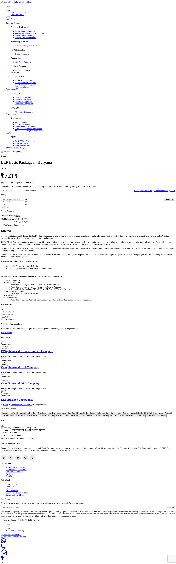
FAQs (172, 191)
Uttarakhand (150, 416)
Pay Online (10, 474)
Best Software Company (15, 531)
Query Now (10, 19)
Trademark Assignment (24, 104)
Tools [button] (8, 10)
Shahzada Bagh (103, 413)
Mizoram (51, 416)
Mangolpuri (51, 413)
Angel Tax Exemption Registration (28, 129)
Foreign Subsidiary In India (25, 38)
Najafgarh (13, 413)
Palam (83, 416)
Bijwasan (21, 413)
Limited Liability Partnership (26, 46)
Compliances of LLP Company (20, 367)
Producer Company (22, 70)
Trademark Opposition (23, 102)
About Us (9, 488)
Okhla (149, 413)
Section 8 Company (22, 54)
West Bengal (161, 416)
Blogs (8, 8)
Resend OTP (169, 199)
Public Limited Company (24, 35)
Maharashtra (20, 416)
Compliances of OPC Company (20, 383)
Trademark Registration (24, 97)
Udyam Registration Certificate (17, 493)
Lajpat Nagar (61, 413)
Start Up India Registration (25, 126)
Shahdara (93, 413)
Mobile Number (30, 191)
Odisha (66, 416)
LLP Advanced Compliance (25, 83)
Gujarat (125, 413)
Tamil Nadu (113, 416)
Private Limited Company (25, 31)
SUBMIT (5, 317)
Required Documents (143, 191)
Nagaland (59, 416)
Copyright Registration (24, 112)
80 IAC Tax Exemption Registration (29, 131)
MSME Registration (23, 124)
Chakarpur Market (8, 416)
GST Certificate (12, 491)
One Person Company (14, 472)
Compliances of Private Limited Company (27, 351)
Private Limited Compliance (26, 85)
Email (26, 204)
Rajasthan (97, 416)
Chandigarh (42, 413)
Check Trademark (17, 15)
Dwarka (79, 413)
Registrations (11, 114)
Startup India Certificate (15, 495)
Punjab (89, 416)
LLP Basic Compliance (24, 80)
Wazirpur (5, 413)
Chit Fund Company (23, 62)
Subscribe (170, 507)
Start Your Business (13, 23)
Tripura (121, 416)
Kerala (155, 413)
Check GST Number (18, 12)
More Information (161, 191)
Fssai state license (22, 143)
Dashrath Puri (31, 413)
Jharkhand (141, 413)
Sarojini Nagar (116, 413)
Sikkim (105, 416)
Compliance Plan (12, 72)
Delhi (86, 413)
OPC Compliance (22, 87)
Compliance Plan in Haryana (21, 356)
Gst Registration (21, 122)
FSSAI (8, 133)
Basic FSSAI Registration (25, 141)
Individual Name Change (15, 148)
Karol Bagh (71, 413)
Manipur (43, 416)
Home (8, 6)
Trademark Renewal (23, 99)
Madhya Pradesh (165, 413)
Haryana (133, 413)
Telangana (129, 416)
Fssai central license (22, 145)
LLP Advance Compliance (17, 399)
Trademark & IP (12, 89)
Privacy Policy (11, 484)
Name (26, 202)
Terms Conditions (12, 486)
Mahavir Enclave (32, 416)
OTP (25, 199)
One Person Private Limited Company (29, 33)
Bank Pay (9, 476)
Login (8, 17)
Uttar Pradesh (140, 416)
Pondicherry (75, 416)
